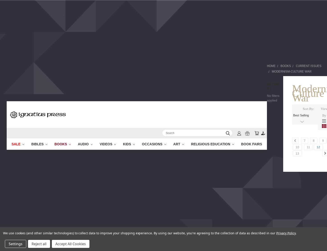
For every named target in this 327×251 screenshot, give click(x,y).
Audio (84, 144)
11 (308, 147)
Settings (15, 243)
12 (318, 147)
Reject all (39, 243)
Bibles (37, 144)
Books (61, 144)
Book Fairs (251, 144)
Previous (315, 237)
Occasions (152, 144)
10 (297, 147)
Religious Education (211, 144)
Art (177, 144)
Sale (16, 144)
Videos (106, 144)
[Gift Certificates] (247, 133)
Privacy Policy (286, 233)
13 (297, 153)
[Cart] (256, 133)
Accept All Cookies (70, 243)
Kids (127, 144)
